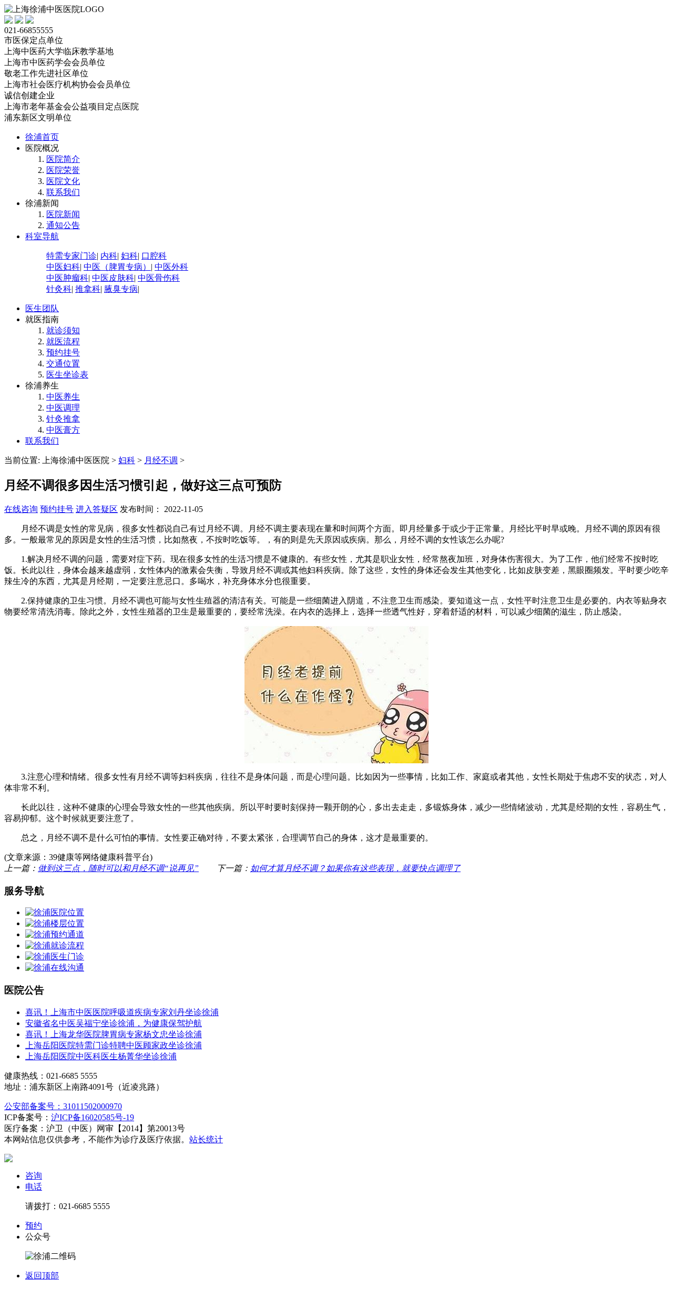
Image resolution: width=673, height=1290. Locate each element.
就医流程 (63, 341)
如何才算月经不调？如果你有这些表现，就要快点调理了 (355, 868)
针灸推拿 (63, 418)
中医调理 (63, 407)
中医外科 (171, 266)
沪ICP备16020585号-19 (92, 1117)
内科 (108, 255)
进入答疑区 (97, 509)
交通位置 (63, 363)
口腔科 (154, 255)
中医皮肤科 (113, 277)
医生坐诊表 (67, 374)
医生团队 (42, 308)
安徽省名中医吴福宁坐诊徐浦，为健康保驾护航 (113, 1023)
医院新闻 (63, 214)
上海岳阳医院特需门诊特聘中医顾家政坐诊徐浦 (113, 1045)
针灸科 (59, 288)
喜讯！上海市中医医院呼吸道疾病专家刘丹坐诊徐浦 (122, 1012)
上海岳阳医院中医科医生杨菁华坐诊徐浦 (101, 1056)
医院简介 (63, 159)
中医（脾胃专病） (117, 266)
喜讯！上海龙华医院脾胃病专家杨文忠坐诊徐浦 (113, 1034)
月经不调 (161, 460)
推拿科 (87, 288)
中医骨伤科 (159, 277)
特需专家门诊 (71, 255)
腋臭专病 (121, 288)
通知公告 (63, 225)
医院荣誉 (63, 170)
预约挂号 (63, 352)
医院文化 (63, 181)
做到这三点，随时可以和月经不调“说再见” (118, 868)
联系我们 (63, 192)
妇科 (129, 255)
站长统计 (206, 1139)
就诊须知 (63, 330)
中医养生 (63, 396)
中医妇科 (63, 266)
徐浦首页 (42, 136)
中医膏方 (63, 429)
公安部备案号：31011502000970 (63, 1106)
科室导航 (42, 236)
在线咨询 (21, 509)
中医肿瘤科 (67, 277)
